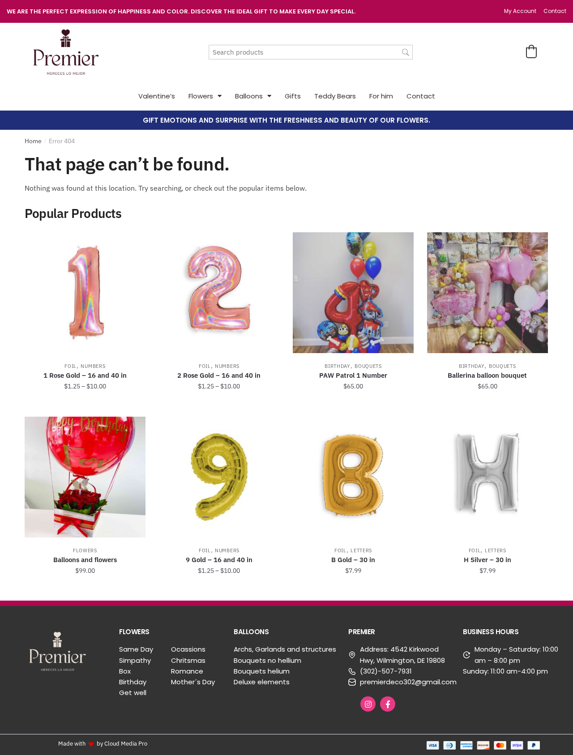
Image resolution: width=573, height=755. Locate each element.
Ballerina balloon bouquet (487, 375)
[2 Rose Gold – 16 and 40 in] (219, 292)
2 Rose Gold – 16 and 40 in (219, 375)
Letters (361, 550)
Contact (420, 96)
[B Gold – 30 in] (353, 477)
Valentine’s (156, 96)
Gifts (293, 96)
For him (381, 96)
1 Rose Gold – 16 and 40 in (85, 375)
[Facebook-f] (387, 704)
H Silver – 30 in (487, 559)
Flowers (200, 96)
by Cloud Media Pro (122, 743)
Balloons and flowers (85, 559)
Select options (85, 406)
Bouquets (368, 366)
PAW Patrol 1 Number (353, 375)
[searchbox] (311, 52)
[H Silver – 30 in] (487, 477)
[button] (531, 51)
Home (33, 141)
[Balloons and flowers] (85, 477)
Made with (72, 743)
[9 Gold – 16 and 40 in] (219, 477)
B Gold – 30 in (353, 559)
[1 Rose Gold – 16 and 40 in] (85, 292)
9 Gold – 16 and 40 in (219, 559)
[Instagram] (368, 704)
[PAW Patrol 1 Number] (353, 292)
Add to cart (353, 406)
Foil (70, 366)
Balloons (249, 96)
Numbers (93, 366)
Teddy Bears (335, 96)
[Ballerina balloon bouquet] (487, 292)
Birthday (338, 366)
